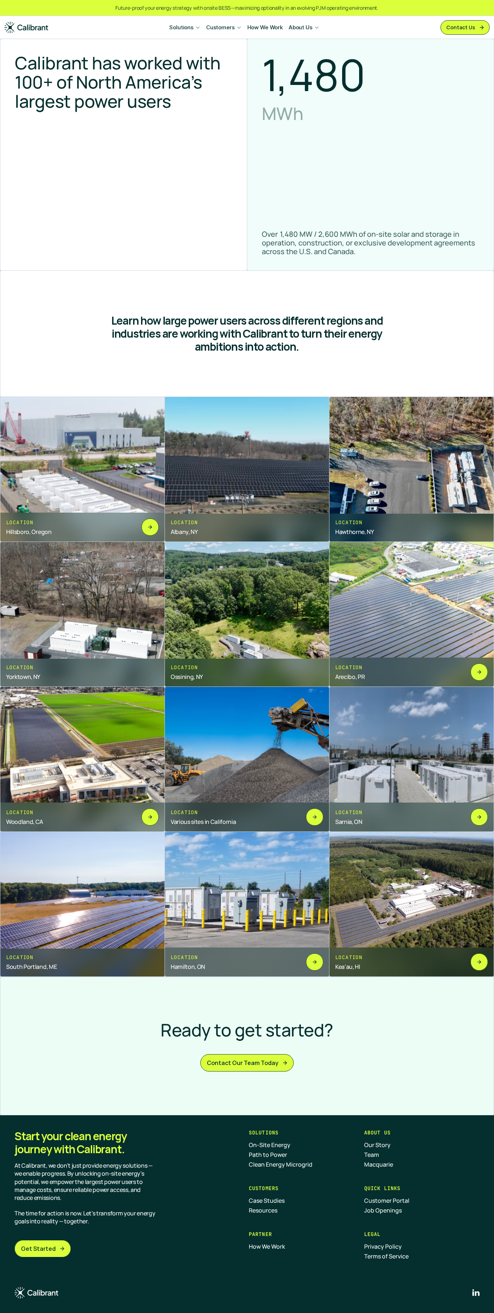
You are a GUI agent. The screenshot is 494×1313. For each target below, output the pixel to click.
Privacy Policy (383, 1246)
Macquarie (378, 1164)
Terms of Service (386, 1256)
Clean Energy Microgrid (280, 1164)
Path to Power (268, 1155)
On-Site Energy (269, 1145)
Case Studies (267, 1201)
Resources (263, 1210)
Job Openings (383, 1210)
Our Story (377, 1145)
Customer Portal (386, 1201)
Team (371, 1155)
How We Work (265, 27)
